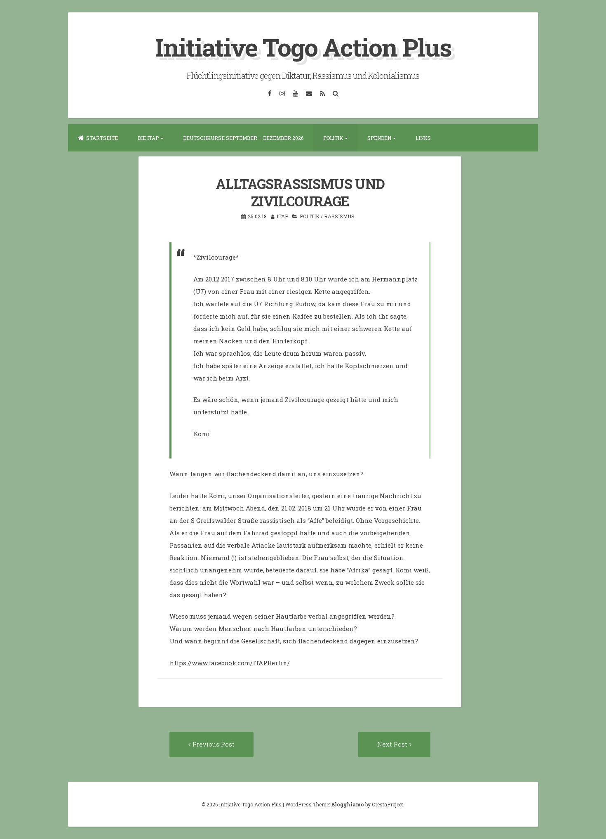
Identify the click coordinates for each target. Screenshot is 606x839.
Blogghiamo (347, 804)
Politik (333, 138)
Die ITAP (148, 138)
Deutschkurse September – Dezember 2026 (243, 138)
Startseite (102, 138)
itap (282, 216)
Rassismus (339, 216)
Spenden (379, 138)
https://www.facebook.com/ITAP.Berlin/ (229, 663)
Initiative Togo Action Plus (303, 47)
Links (423, 138)
